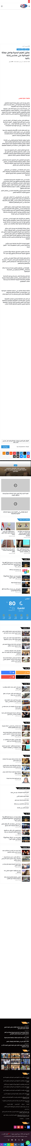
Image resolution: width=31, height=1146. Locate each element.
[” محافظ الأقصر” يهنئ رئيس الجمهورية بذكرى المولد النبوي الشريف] (8, 526)
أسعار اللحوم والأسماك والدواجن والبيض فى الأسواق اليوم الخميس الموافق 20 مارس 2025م (15, 1098)
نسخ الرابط (5, 446)
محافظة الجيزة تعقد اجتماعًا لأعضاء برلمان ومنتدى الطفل (12, 773)
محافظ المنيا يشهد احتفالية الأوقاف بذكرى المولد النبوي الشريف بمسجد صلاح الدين (11, 632)
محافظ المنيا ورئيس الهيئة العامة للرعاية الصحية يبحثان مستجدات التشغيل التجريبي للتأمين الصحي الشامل (12, 659)
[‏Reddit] (11, 453)
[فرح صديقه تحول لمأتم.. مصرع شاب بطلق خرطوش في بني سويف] (26, 695)
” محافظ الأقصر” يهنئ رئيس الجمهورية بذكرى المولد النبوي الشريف (8, 533)
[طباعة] (14, 456)
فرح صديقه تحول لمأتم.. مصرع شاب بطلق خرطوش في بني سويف (12, 694)
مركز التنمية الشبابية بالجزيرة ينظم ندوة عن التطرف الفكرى (12, 865)
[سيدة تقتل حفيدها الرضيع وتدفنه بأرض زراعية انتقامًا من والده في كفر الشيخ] (26, 715)
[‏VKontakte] (7, 453)
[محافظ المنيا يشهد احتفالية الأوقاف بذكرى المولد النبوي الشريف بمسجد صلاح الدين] (26, 633)
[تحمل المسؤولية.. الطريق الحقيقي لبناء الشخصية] (26, 872)
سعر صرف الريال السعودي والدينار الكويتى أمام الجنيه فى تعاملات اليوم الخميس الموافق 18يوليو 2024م (16, 1116)
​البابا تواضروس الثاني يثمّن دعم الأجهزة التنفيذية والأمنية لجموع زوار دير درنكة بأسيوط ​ (12, 832)
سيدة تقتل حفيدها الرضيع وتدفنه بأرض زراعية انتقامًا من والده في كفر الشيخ (11, 714)
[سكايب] (24, 456)
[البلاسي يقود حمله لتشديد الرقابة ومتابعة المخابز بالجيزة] (5, 1055)
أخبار (23, 46)
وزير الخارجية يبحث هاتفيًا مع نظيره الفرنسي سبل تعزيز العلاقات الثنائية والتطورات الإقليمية (24, 534)
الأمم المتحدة (17, 1104)
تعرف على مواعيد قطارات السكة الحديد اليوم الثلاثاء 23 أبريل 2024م (16, 1106)
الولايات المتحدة (10, 1104)
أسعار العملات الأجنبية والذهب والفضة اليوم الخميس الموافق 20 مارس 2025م (16, 1094)
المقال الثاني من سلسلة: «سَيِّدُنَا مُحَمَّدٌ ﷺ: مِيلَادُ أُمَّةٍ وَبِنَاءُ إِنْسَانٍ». (11, 590)
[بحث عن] (29, 6)
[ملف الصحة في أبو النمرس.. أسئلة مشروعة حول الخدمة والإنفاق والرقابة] (26, 728)
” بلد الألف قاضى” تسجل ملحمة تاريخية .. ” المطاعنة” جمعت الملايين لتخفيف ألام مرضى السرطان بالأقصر (11, 858)
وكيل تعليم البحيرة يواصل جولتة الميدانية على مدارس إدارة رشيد (15, 441)
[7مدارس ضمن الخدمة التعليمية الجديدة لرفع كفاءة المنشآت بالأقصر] (8, 544)
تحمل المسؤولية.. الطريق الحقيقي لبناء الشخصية (12, 871)
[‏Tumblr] (17, 453)
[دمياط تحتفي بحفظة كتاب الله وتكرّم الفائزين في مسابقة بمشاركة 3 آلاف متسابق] (26, 826)
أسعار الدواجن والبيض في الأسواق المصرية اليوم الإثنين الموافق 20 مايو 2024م (16, 1087)
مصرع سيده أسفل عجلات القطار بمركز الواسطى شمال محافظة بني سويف (13, 701)
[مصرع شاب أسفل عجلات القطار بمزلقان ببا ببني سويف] (26, 689)
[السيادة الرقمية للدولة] (26, 584)
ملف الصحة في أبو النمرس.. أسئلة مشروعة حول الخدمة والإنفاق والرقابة (11, 727)
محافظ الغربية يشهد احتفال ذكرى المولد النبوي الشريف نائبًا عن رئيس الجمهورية (12, 638)
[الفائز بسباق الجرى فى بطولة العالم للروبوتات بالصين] (25, 1061)
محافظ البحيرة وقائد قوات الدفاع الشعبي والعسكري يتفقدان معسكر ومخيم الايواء (12, 766)
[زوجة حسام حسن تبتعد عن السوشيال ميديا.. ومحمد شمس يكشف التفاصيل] (26, 852)
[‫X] (24, 453)
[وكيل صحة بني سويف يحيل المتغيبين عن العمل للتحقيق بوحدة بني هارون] (26, 741)
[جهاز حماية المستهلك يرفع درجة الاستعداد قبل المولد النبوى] (26, 761)
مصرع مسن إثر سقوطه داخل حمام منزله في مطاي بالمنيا (11, 707)
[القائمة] (2, 6)
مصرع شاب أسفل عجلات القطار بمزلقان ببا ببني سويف (12, 688)
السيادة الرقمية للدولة (16, 583)
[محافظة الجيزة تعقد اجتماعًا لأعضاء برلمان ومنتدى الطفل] (26, 774)
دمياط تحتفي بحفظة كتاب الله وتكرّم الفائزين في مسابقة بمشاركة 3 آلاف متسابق (11, 825)
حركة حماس (27, 1109)
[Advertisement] (15, 26)
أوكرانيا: (27, 1104)
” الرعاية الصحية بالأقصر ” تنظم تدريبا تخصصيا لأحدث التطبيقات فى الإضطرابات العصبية (23, 550)
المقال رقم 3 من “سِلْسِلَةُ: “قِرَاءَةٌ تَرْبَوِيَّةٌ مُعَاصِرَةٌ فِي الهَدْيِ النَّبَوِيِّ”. (12, 577)
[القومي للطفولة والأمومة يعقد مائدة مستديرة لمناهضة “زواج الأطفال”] (26, 879)
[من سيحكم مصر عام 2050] (26, 571)
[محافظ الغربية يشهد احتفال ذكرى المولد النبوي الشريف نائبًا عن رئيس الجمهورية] (26, 639)
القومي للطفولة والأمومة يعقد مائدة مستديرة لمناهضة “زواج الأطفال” (12, 878)
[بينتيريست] (14, 453)
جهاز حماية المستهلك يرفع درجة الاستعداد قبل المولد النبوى (11, 760)
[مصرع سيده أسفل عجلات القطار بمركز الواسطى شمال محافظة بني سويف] (26, 702)
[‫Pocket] (28, 456)
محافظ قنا (22, 1118)
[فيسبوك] (28, 453)
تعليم (24, 49)
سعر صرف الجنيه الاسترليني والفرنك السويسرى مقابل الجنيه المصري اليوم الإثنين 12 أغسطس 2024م (15, 1112)
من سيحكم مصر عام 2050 (15, 570)
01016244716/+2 (7, 1136)
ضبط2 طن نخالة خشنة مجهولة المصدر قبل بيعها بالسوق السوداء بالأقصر (12, 645)
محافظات (19, 49)
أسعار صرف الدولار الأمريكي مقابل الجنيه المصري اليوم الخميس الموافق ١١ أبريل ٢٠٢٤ (15, 1101)
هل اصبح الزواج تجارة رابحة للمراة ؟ (13, 778)
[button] (28, 1143)
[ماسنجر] (21, 456)
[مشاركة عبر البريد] (17, 456)
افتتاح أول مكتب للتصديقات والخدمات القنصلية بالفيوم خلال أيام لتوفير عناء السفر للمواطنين (15, 469)
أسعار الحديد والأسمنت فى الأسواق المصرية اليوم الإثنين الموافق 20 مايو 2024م (16, 1078)
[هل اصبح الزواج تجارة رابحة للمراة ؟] (26, 780)
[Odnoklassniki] (4, 453)
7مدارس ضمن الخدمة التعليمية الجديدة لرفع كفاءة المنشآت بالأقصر (8, 550)
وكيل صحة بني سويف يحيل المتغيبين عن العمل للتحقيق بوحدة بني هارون (12, 740)
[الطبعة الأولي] (23, 6)
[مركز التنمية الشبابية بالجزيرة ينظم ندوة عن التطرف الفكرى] (26, 866)
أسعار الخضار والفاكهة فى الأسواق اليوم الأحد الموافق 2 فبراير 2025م (16, 1084)
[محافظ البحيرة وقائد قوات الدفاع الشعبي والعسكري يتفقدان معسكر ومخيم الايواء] (26, 767)
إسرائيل (22, 1104)
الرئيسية (27, 46)
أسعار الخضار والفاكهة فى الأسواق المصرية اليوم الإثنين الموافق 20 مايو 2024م (16, 1081)
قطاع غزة (27, 1118)
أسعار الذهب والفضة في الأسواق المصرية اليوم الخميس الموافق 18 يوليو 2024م (16, 1091)
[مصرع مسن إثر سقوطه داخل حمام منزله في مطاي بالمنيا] (26, 708)
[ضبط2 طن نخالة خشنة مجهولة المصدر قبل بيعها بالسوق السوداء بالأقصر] (26, 646)
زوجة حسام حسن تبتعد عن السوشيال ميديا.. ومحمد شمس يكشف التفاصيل (11, 851)
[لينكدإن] (21, 453)
